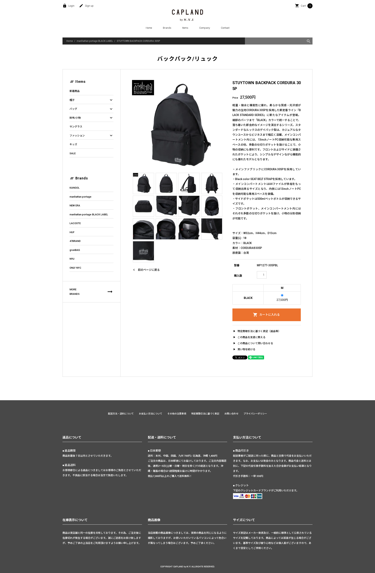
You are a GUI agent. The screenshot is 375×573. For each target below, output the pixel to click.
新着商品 (75, 91)
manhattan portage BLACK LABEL (95, 41)
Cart (303, 6)
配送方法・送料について (121, 413)
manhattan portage (80, 196)
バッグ (91, 109)
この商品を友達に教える (248, 337)
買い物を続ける (243, 349)
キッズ (73, 144)
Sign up (86, 6)
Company (204, 27)
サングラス (76, 126)
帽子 (91, 100)
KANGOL (74, 187)
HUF (72, 232)
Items (185, 27)
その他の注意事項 (176, 413)
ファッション (91, 136)
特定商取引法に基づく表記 (205, 413)
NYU (72, 258)
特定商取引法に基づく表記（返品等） (256, 331)
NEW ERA (75, 205)
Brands (167, 27)
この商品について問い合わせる (252, 343)
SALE (73, 153)
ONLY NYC (75, 267)
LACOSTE (75, 223)
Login (68, 6)
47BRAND (75, 241)
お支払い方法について (150, 413)
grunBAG (75, 250)
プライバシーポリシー (255, 413)
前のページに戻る (146, 270)
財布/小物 (91, 118)
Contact (225, 27)
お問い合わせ (231, 413)
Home (149, 27)
